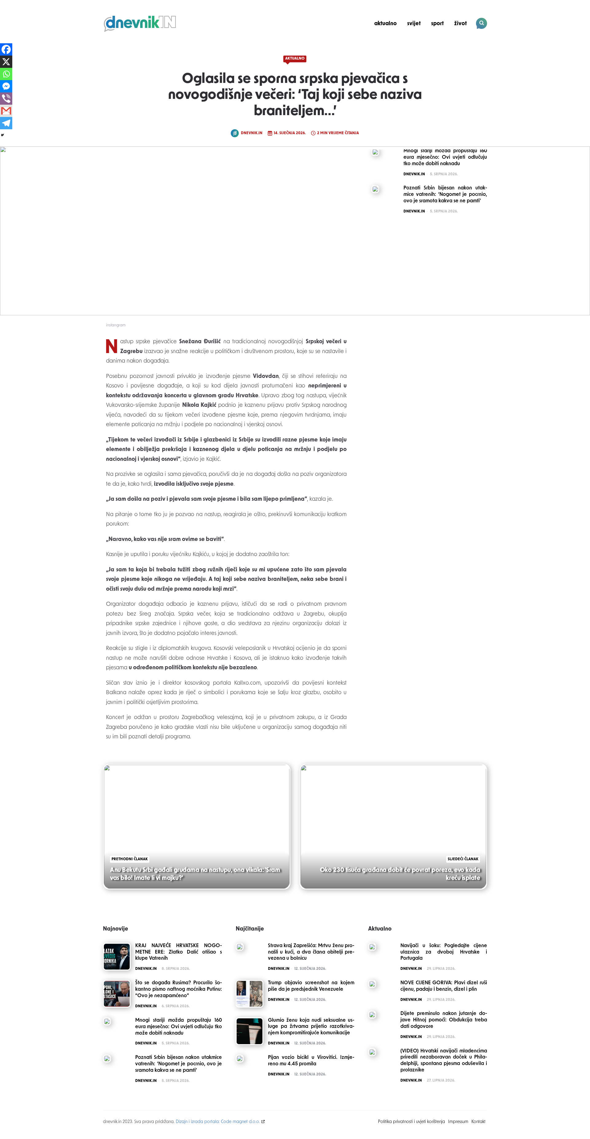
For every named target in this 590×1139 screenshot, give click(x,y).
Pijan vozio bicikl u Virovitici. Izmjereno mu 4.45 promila (311, 1061)
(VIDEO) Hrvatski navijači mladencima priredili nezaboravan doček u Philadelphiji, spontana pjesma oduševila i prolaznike (443, 1061)
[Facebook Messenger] (6, 86)
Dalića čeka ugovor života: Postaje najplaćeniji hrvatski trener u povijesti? (445, 45)
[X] (6, 62)
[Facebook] (6, 49)
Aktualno (385, 23)
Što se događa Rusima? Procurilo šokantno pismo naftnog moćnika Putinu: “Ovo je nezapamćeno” (178, 989)
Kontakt (478, 1122)
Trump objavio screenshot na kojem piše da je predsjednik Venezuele (311, 986)
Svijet (414, 23)
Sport (437, 23)
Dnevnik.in (251, 133)
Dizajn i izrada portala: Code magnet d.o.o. (218, 1122)
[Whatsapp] (6, 74)
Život (460, 23)
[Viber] (6, 98)
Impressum (458, 1122)
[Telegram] (6, 123)
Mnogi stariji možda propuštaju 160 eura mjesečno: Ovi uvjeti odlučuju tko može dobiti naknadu (178, 1027)
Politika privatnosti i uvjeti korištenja (411, 1122)
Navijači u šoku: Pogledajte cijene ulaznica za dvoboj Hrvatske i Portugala (443, 952)
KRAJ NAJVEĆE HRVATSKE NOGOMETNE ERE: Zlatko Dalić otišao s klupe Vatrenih (178, 952)
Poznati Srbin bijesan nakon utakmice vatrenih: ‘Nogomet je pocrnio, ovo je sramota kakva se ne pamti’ (178, 1064)
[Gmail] (6, 111)
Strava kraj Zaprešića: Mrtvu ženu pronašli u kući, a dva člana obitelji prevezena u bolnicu (311, 952)
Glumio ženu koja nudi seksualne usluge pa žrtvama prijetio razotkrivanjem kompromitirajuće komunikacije (311, 1027)
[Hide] (2, 135)
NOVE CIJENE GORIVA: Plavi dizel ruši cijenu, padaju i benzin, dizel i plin (443, 986)
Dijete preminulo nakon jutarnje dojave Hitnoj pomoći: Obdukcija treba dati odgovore (443, 1020)
